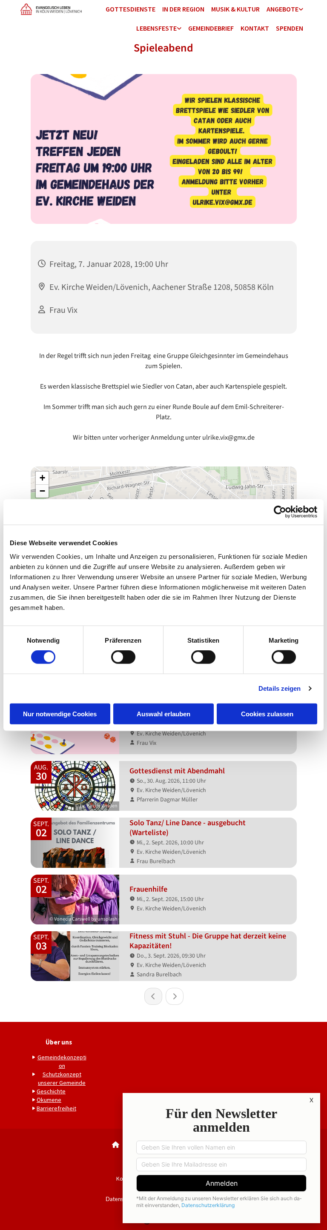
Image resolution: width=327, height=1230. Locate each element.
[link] (285, 9)
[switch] (123, 657)
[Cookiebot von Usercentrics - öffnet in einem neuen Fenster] (280, 512)
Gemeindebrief (211, 28)
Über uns (59, 1042)
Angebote (282, 9)
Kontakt (255, 28)
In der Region (183, 9)
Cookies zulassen (267, 713)
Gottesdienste (130, 9)
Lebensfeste (156, 28)
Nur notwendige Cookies (60, 713)
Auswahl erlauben (163, 713)
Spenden (289, 28)
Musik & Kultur (235, 9)
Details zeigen (279, 688)
